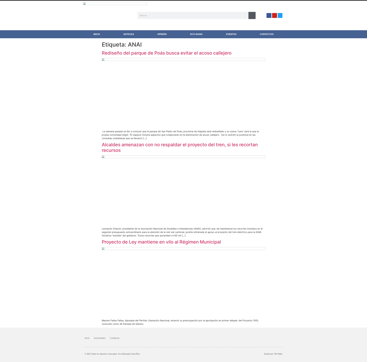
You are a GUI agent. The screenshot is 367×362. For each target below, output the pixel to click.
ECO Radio (196, 34)
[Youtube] (274, 15)
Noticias (129, 34)
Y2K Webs (278, 354)
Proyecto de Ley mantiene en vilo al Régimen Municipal (161, 242)
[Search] (252, 15)
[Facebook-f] (269, 15)
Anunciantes (100, 338)
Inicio (96, 34)
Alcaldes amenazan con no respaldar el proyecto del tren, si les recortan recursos (180, 147)
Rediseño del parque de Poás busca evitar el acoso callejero (167, 53)
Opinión (162, 34)
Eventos (231, 34)
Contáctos (115, 338)
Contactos (267, 34)
